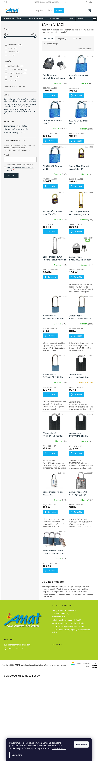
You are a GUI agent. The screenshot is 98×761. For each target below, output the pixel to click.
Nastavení (16, 755)
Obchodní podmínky (60, 613)
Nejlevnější (62, 38)
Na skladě (14, 44)
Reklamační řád (58, 617)
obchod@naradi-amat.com (19, 645)
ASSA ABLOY (15, 66)
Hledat (59, 10)
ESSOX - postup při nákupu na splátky (68, 626)
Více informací (59, 748)
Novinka (13, 52)
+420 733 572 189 (15, 648)
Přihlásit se (11, 175)
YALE (12, 80)
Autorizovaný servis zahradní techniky (68, 623)
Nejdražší (77, 38)
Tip (11, 55)
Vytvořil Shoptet (83, 663)
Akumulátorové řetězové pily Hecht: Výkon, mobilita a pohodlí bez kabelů (20, 100)
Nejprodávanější (51, 44)
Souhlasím (81, 744)
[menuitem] (12, 19)
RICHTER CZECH (16, 73)
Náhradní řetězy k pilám (14, 132)
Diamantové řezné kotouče (16, 129)
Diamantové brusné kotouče (16, 126)
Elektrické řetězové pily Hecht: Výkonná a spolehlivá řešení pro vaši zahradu (20, 111)
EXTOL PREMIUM (17, 69)
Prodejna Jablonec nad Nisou (46, 2)
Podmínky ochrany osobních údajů (66, 620)
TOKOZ (13, 77)
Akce (11, 48)
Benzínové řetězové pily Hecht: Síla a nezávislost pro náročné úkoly (20, 105)
